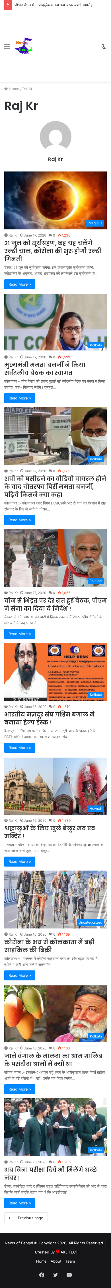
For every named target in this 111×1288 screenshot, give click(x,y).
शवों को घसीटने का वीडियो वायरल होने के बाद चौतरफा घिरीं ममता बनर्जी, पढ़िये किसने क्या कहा (55, 487)
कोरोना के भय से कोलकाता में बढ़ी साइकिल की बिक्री (49, 946)
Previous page (30, 1218)
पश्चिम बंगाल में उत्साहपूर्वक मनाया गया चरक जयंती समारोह (53, 5)
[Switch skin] (104, 48)
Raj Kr (55, 159)
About (56, 1261)
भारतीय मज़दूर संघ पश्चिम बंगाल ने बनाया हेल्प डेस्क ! (49, 718)
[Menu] (7, 48)
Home (13, 88)
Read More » (20, 284)
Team (70, 1261)
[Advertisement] (64, 41)
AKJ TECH (70, 1252)
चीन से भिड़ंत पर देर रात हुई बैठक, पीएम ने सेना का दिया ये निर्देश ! (55, 605)
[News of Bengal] (23, 45)
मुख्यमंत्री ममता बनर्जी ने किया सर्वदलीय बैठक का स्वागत (44, 369)
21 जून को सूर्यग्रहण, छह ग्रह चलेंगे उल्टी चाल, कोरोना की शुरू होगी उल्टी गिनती (52, 251)
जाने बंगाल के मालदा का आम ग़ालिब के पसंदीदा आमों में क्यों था (53, 1060)
